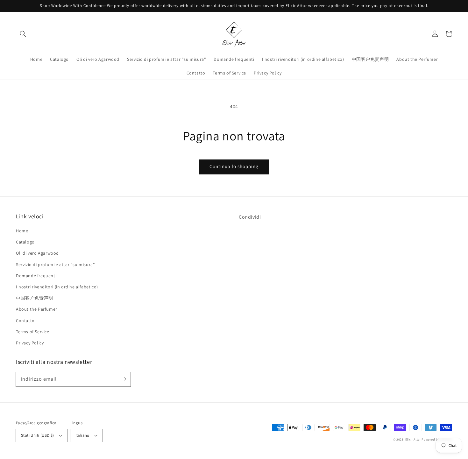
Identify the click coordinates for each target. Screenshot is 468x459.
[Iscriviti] (124, 379)
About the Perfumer (36, 309)
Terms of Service (32, 332)
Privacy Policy (30, 343)
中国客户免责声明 (34, 298)
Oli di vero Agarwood (37, 253)
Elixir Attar (413, 439)
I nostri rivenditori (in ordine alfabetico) (57, 287)
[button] (23, 34)
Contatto (25, 320)
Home (22, 231)
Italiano (82, 435)
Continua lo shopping (234, 166)
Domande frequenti (36, 276)
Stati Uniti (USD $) (37, 435)
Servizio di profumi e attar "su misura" (55, 264)
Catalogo (25, 242)
